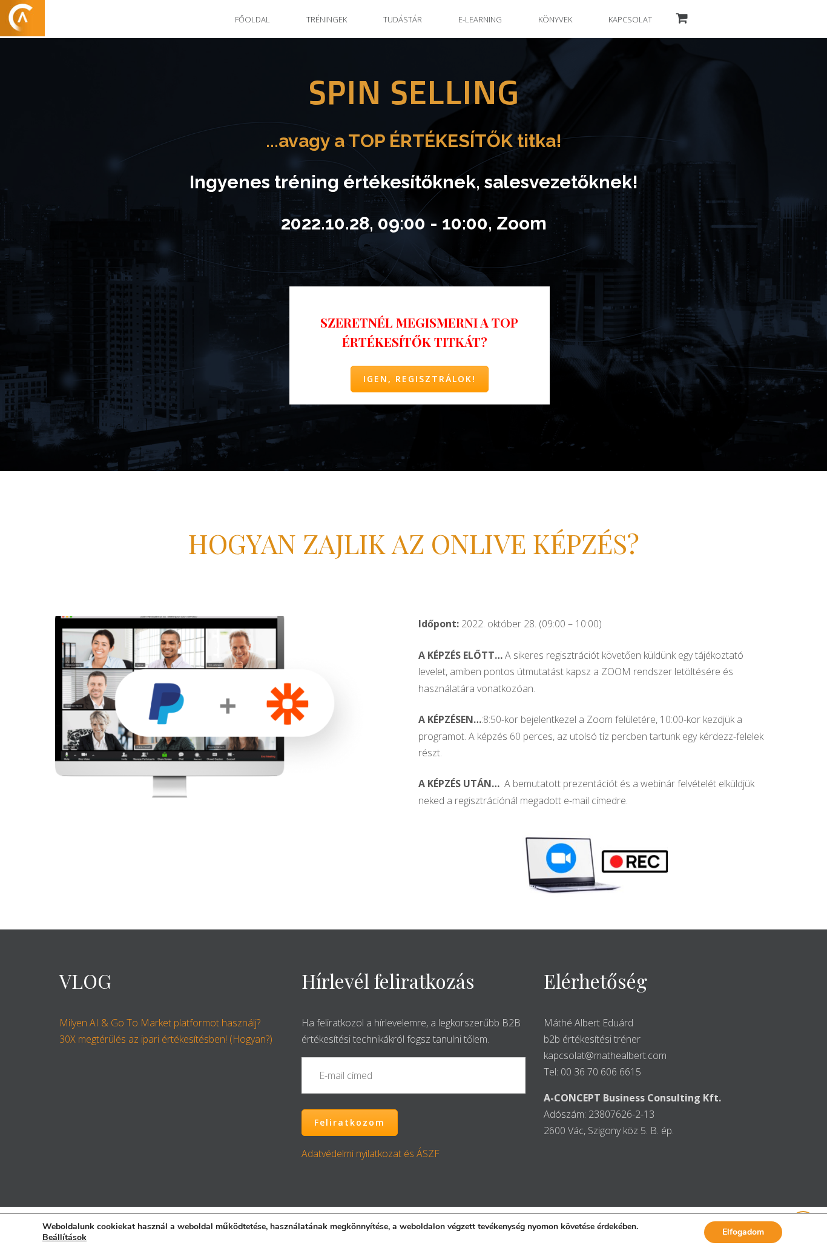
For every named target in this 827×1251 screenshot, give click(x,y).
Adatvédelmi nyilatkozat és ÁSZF (370, 1153)
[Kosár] (682, 19)
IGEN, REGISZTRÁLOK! (419, 379)
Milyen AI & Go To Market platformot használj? (159, 1022)
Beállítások (64, 1237)
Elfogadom (743, 1232)
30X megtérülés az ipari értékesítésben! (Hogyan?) (165, 1039)
